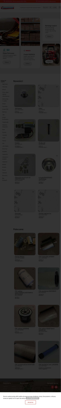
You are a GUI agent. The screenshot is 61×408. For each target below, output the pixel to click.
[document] (30, 203)
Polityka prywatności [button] (32, 398)
